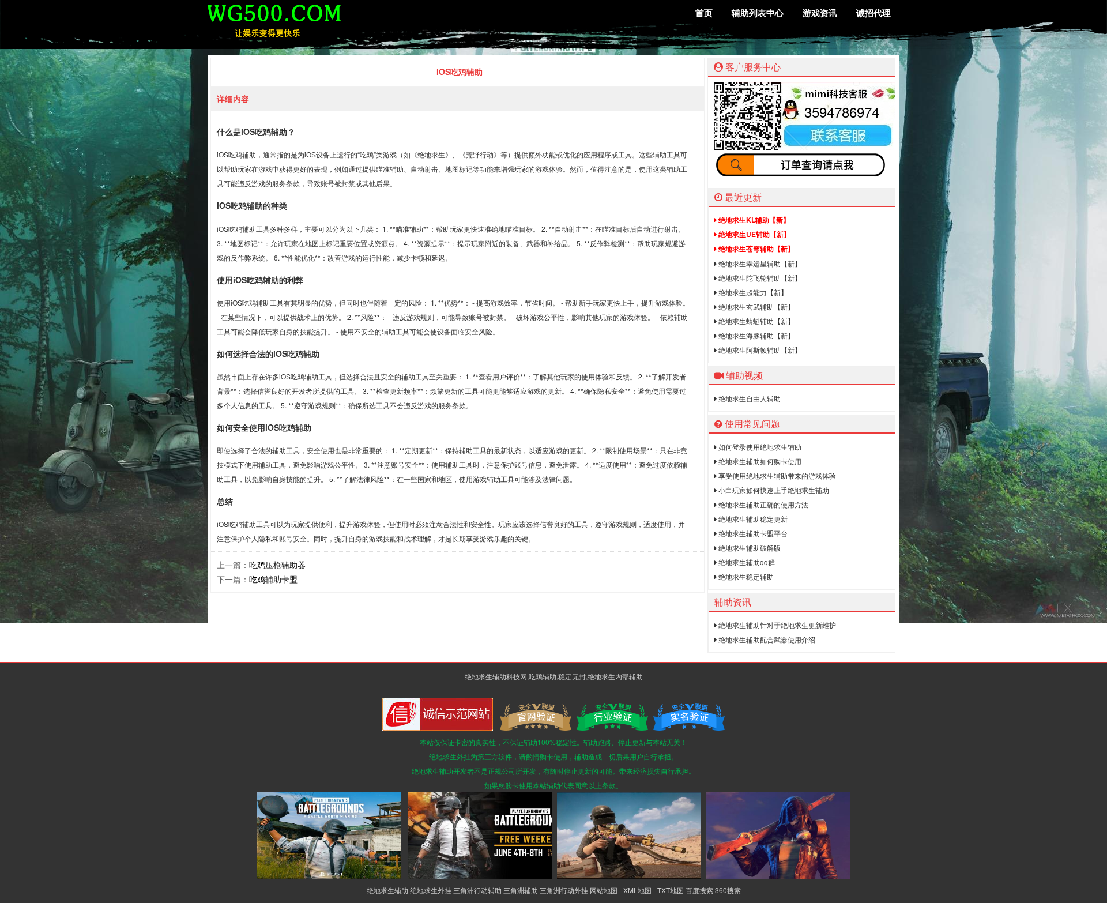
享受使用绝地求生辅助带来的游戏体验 (776, 475)
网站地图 (603, 890)
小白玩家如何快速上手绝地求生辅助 (773, 490)
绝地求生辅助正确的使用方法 (762, 504)
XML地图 (637, 890)
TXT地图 (670, 890)
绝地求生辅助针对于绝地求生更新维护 (776, 625)
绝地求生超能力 (752, 292)
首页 (704, 12)
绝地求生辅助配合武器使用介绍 (766, 639)
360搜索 (728, 890)
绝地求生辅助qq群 (746, 562)
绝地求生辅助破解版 (749, 547)
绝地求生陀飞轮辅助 (759, 278)
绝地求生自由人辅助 (749, 398)
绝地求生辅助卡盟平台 (752, 533)
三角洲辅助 (520, 890)
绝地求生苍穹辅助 (756, 248)
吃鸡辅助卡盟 (273, 579)
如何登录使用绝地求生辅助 (759, 447)
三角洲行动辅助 (477, 890)
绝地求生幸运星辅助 (759, 263)
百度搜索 (699, 890)
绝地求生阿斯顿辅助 (759, 350)
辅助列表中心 (758, 12)
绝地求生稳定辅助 (745, 576)
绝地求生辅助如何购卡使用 (759, 461)
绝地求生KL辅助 (753, 220)
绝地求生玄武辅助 (756, 306)
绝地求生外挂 (430, 890)
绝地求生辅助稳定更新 (752, 519)
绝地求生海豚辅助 (756, 335)
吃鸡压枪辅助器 (277, 564)
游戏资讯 (820, 12)
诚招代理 (873, 12)
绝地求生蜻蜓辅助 (756, 321)
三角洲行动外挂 (564, 890)
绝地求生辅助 (387, 890)
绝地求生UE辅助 (753, 234)
